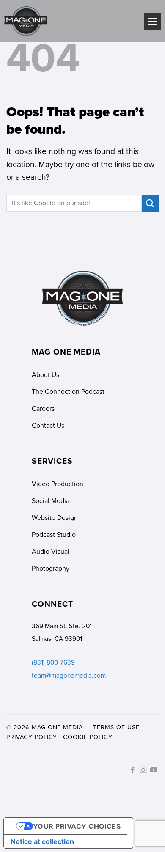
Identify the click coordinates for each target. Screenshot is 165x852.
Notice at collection (42, 841)
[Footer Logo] (82, 298)
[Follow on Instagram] (143, 770)
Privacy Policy (31, 737)
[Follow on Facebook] (132, 770)
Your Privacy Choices (77, 826)
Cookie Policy (87, 737)
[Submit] (150, 203)
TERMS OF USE (116, 727)
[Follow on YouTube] (153, 770)
